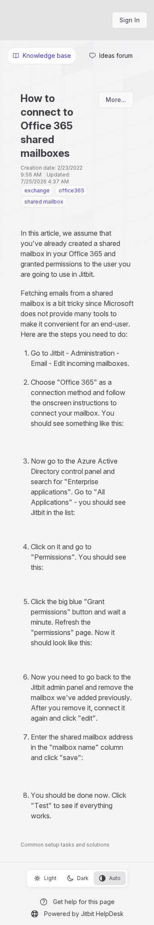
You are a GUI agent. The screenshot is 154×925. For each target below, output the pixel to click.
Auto (115, 878)
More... (116, 99)
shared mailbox (43, 201)
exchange (37, 190)
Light (50, 878)
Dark (83, 878)
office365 (71, 190)
